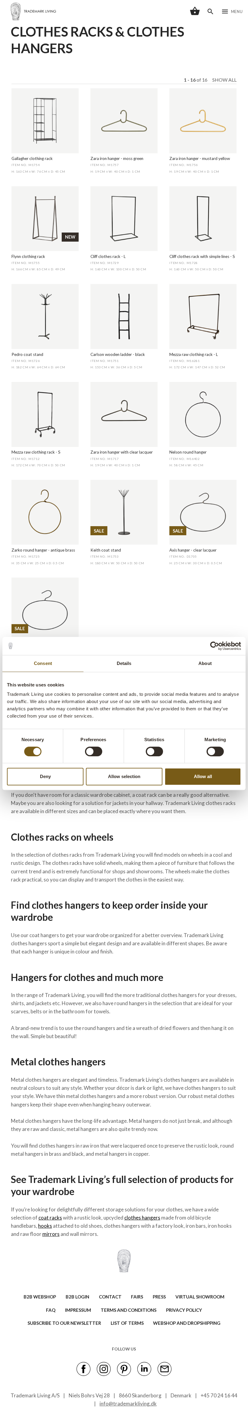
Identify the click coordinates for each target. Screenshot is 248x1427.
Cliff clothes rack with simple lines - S (202, 256)
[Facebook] (83, 1368)
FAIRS (137, 1296)
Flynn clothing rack (28, 256)
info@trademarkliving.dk (128, 1403)
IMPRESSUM (78, 1310)
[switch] (93, 751)
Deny (45, 776)
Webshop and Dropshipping (186, 1323)
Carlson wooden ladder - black (117, 354)
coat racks (50, 1217)
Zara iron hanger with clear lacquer (121, 452)
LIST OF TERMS (127, 1323)
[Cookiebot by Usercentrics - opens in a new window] (214, 645)
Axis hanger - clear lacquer (193, 550)
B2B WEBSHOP (40, 1296)
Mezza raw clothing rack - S (35, 452)
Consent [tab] (43, 663)
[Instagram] (104, 1368)
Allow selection (124, 776)
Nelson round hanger (188, 452)
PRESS (159, 1296)
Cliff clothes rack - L (108, 256)
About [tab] (205, 663)
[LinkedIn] (144, 1368)
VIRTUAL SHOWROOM (199, 1296)
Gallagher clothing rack (32, 158)
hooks (45, 1226)
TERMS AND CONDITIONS (128, 1310)
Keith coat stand (105, 550)
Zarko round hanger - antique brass (43, 550)
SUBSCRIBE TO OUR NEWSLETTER (64, 1323)
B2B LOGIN (77, 1296)
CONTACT (110, 1296)
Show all (224, 80)
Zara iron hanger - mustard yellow (199, 158)
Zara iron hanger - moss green (116, 158)
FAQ (50, 1310)
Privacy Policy (184, 1310)
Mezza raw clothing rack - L (193, 354)
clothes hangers (142, 1217)
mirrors (51, 1234)
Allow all (203, 776)
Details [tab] (124, 663)
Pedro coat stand (27, 354)
